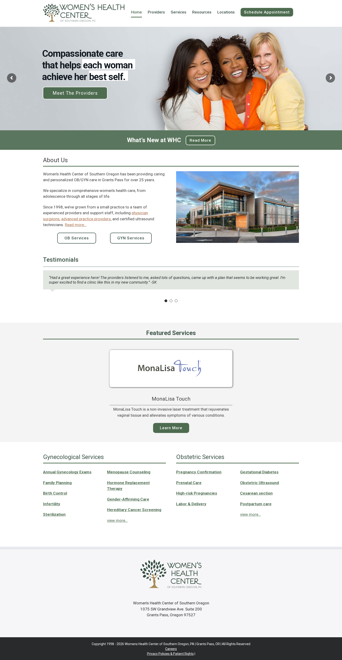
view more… (250, 514)
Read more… (76, 224)
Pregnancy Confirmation (198, 472)
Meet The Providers (75, 93)
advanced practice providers (86, 219)
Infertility (51, 504)
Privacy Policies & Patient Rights (170, 654)
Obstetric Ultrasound (259, 482)
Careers (171, 649)
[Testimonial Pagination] (165, 300)
